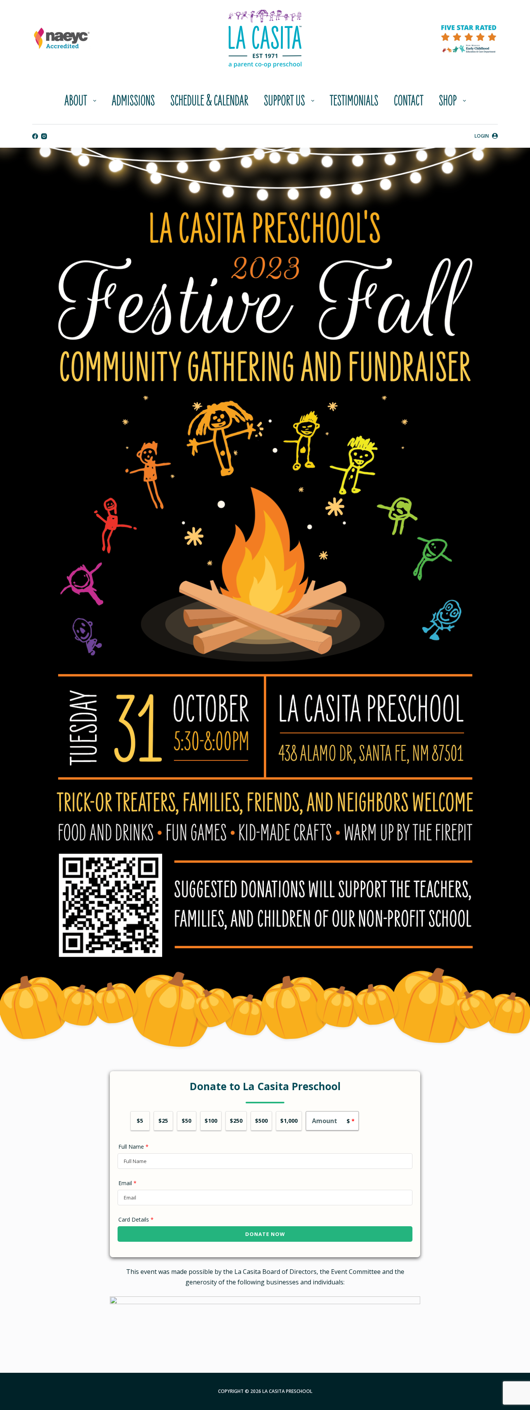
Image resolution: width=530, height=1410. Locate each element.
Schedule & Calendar (209, 101)
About (75, 101)
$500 (261, 1120)
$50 (186, 1120)
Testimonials (354, 101)
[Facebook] (35, 136)
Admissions (133, 101)
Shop (448, 101)
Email (127, 1183)
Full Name (133, 1146)
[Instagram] (44, 136)
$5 (140, 1120)
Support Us (284, 101)
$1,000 (289, 1120)
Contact (408, 101)
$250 (236, 1120)
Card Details (136, 1219)
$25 (163, 1120)
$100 (210, 1120)
